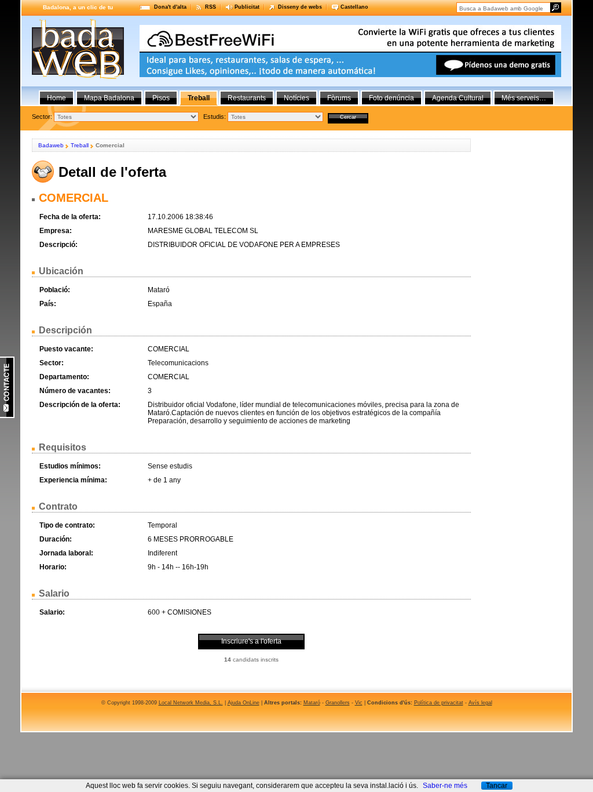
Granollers (337, 703)
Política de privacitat (438, 703)
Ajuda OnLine (243, 703)
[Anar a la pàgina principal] (78, 76)
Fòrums (339, 98)
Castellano (354, 7)
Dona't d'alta (170, 7)
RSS (210, 7)
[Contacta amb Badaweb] (7, 416)
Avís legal (480, 703)
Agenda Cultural (458, 98)
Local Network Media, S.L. (191, 703)
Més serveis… (524, 98)
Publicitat (247, 7)
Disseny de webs (300, 7)
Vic (359, 703)
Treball (80, 145)
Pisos (161, 98)
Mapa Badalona (109, 98)
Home (56, 98)
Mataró (311, 703)
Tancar (496, 786)
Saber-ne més (445, 786)
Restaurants (247, 98)
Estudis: (214, 116)
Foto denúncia (391, 98)
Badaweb (51, 145)
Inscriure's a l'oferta (251, 641)
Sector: (42, 116)
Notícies (296, 98)
